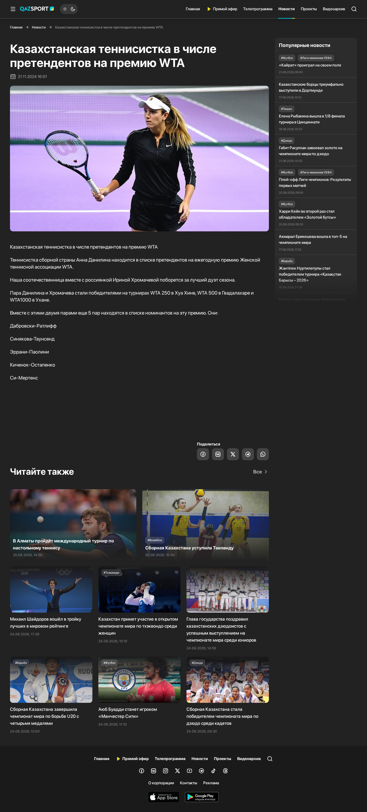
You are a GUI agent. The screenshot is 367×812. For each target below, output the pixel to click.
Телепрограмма (257, 8)
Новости (286, 8)
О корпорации (161, 783)
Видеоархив (334, 8)
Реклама (211, 783)
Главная (193, 8)
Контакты (188, 783)
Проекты (309, 8)
